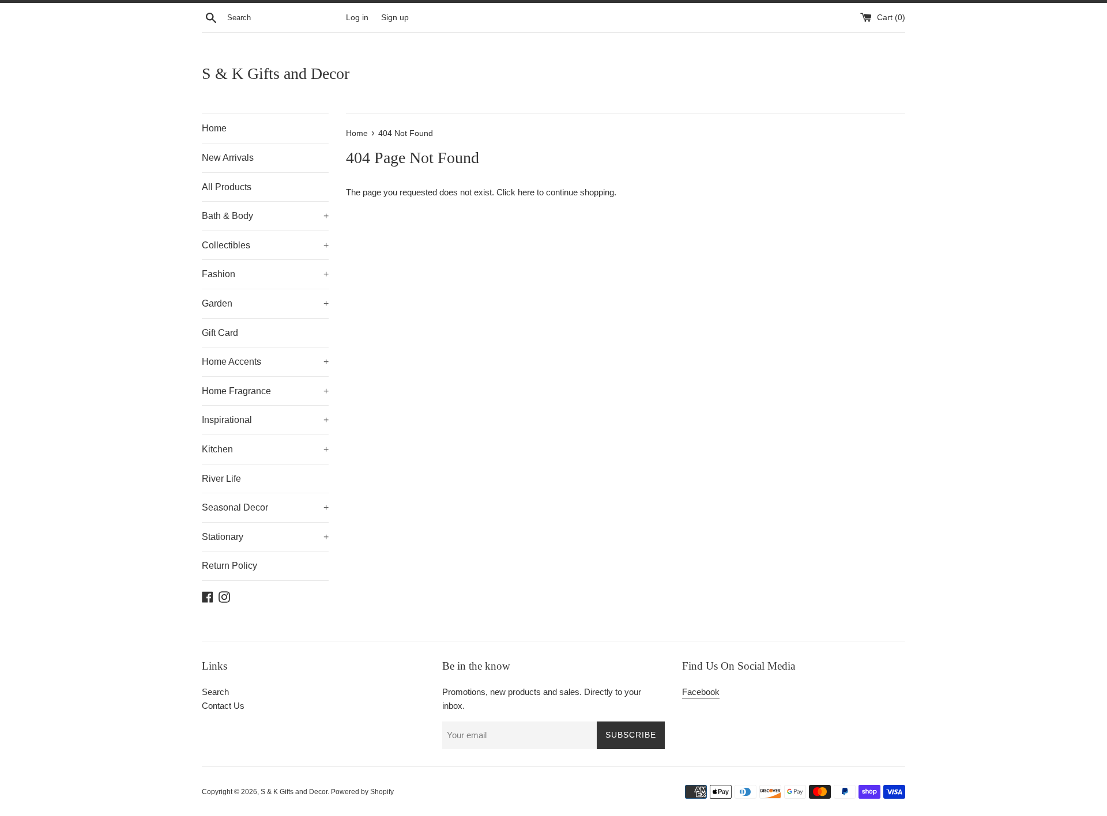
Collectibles (265, 245)
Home (214, 128)
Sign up (395, 17)
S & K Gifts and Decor (275, 73)
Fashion (265, 274)
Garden (265, 303)
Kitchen (265, 449)
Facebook (701, 692)
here (526, 192)
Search (215, 692)
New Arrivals (228, 158)
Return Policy (229, 566)
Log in (357, 17)
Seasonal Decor (265, 507)
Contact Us (223, 706)
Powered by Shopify (362, 792)
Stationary (265, 537)
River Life (221, 478)
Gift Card (220, 333)
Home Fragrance (265, 391)
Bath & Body (265, 216)
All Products (226, 187)
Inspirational (265, 420)
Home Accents (265, 362)
